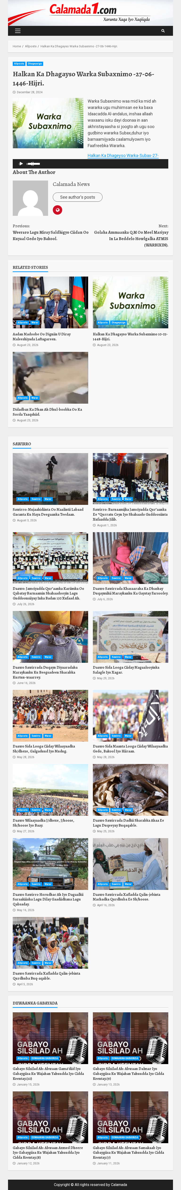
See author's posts (77, 197)
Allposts (19, 63)
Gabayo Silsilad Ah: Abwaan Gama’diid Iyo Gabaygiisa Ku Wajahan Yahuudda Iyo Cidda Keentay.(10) (50, 1038)
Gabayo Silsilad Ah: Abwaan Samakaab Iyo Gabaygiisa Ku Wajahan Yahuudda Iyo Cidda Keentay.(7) (130, 1117)
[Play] (21, 163)
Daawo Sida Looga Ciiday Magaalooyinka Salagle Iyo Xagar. (130, 637)
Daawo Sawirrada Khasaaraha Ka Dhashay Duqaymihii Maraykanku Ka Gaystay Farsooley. (130, 558)
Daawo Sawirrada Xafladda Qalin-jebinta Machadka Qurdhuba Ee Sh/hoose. (130, 864)
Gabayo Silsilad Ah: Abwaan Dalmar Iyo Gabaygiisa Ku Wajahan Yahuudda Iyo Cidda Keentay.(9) (130, 1038)
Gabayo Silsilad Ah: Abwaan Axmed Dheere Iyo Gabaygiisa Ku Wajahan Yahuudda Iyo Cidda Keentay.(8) (50, 1117)
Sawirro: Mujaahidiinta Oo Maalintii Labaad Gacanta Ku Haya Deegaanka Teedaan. (50, 479)
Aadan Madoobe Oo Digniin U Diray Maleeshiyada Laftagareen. (50, 302)
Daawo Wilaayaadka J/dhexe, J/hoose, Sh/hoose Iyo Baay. (50, 790)
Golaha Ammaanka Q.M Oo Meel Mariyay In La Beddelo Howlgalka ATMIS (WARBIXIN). (131, 235)
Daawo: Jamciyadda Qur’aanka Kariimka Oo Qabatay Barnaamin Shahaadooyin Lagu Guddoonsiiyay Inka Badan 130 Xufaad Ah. (50, 558)
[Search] (163, 30)
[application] (22, 164)
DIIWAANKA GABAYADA (45, 1058)
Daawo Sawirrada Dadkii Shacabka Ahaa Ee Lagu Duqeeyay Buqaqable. (130, 790)
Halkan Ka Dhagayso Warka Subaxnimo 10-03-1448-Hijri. (130, 302)
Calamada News (71, 184)
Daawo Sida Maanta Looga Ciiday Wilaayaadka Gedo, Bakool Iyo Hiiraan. (130, 716)
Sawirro (36, 499)
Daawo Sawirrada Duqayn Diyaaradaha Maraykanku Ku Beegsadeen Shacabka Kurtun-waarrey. (50, 637)
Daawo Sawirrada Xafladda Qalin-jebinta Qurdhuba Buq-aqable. (50, 943)
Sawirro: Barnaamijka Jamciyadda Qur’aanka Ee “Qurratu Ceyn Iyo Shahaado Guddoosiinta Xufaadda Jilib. (130, 479)
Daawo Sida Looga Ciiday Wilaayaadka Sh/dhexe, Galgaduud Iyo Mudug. (50, 716)
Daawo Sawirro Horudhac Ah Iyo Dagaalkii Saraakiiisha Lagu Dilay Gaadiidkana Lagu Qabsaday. (50, 864)
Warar (35, 322)
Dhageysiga (35, 63)
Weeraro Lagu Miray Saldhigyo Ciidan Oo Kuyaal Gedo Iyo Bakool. (51, 232)
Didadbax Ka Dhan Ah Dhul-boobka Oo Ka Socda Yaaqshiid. (50, 378)
